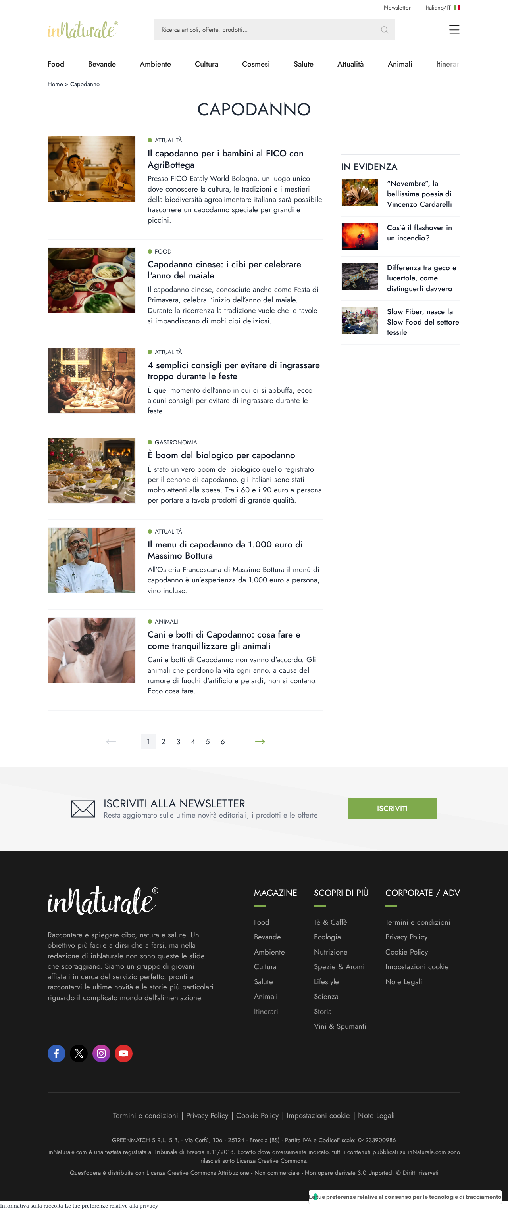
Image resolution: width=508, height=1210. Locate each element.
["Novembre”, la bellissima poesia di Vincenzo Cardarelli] (359, 192)
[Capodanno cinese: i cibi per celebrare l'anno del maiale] (92, 280)
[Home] (83, 30)
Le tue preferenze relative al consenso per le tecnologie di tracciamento (405, 1196)
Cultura (206, 64)
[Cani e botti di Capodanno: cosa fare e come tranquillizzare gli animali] (92, 650)
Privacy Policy (406, 937)
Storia (323, 1011)
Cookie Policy (406, 952)
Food (56, 64)
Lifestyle (326, 982)
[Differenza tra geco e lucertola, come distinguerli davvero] (359, 276)
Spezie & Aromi (339, 967)
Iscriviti (392, 808)
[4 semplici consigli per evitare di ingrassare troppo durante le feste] (92, 381)
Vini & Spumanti (340, 1026)
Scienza (326, 996)
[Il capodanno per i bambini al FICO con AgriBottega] (92, 169)
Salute (304, 64)
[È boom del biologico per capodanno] (92, 471)
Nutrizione (331, 952)
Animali (400, 64)
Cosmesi (256, 64)
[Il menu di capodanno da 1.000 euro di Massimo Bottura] (92, 560)
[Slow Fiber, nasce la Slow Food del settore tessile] (359, 320)
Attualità (350, 64)
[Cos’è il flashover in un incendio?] (359, 236)
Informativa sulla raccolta (31, 1205)
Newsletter (397, 7)
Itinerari (266, 1011)
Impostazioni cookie (417, 966)
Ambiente (155, 64)
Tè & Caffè (330, 922)
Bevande (102, 64)
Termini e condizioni (417, 922)
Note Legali (403, 982)
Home (55, 84)
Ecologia (327, 937)
